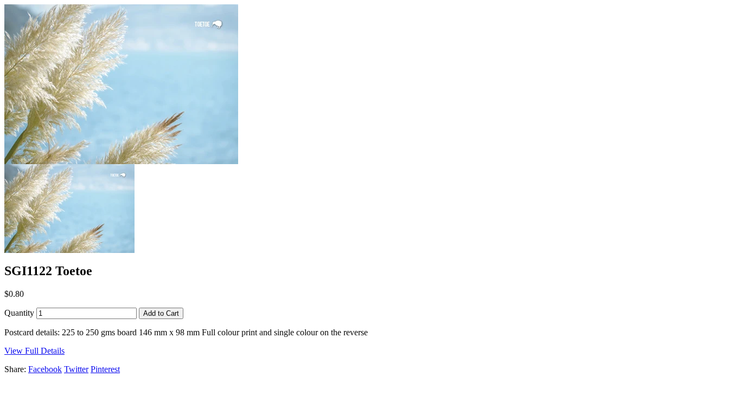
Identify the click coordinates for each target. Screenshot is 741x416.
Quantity (19, 312)
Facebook (45, 369)
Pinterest (105, 369)
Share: (15, 369)
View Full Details (34, 350)
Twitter (76, 369)
